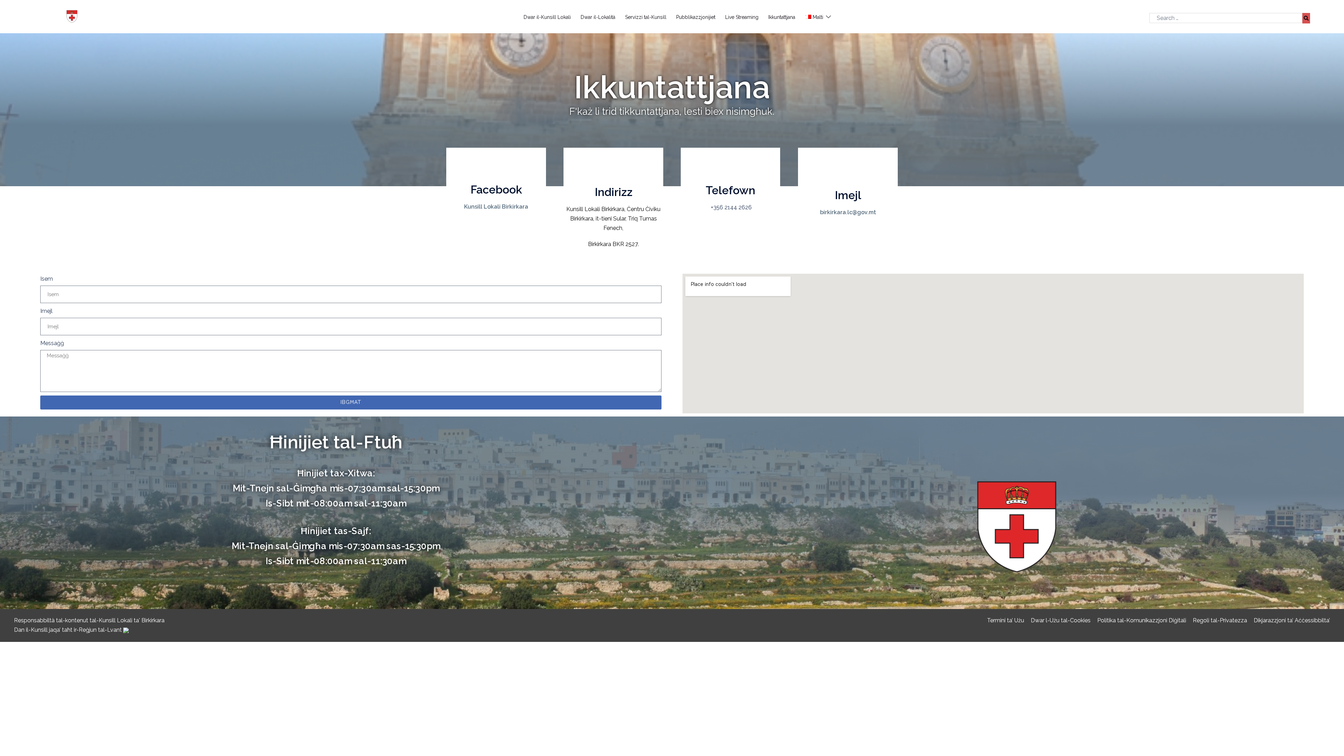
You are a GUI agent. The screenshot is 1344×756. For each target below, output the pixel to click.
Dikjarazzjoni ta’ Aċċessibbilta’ (1292, 620)
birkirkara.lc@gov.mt (848, 212)
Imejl (46, 311)
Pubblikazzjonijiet (695, 17)
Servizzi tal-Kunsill (645, 17)
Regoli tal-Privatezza (1220, 620)
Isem (46, 278)
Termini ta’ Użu (1005, 620)
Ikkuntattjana (781, 17)
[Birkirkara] (19, 17)
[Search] (1306, 18)
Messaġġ (52, 343)
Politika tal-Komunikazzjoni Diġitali (1141, 620)
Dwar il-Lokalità (598, 17)
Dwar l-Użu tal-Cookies (1061, 620)
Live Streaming (741, 17)
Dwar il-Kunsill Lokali (547, 17)
